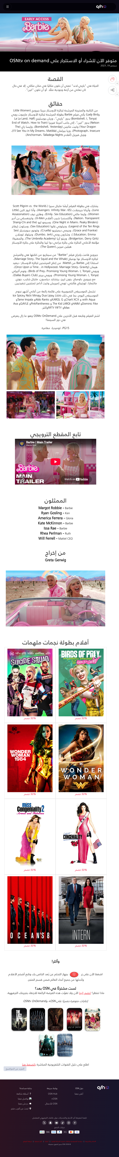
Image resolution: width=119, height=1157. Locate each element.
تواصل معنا (23, 1098)
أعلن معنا (79, 1093)
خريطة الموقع (27, 1141)
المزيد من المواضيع (15, 1068)
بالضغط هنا (29, 1064)
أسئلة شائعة (22, 1093)
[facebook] (75, 1123)
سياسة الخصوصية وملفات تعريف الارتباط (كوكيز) (66, 1141)
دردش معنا (23, 1103)
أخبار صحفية (38, 1141)
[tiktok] (62, 1123)
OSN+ (54, 1098)
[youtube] (56, 1123)
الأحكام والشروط (90, 1141)
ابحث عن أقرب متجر (19, 1108)
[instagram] (68, 1123)
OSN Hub (52, 1093)
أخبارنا (46, 1141)
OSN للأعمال (51, 1103)
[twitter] (44, 1123)
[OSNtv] (103, 1087)
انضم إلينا (85, 992)
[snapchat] (50, 1123)
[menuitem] (101, 6)
